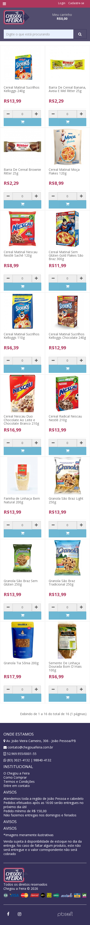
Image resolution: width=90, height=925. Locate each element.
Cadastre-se (76, 3)
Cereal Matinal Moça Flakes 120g (64, 171)
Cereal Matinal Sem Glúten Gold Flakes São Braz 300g (66, 255)
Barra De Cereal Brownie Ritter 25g (22, 171)
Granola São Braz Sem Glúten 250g (21, 582)
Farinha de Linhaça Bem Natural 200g (22, 500)
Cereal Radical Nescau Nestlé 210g (65, 418)
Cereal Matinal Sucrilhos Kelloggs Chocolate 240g (67, 336)
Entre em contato (16, 785)
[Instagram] (19, 914)
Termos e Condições (19, 781)
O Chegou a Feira (16, 773)
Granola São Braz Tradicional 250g (62, 582)
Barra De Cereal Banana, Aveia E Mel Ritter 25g (67, 89)
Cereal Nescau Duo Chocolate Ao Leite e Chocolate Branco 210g (21, 420)
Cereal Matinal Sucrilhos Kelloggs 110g (21, 336)
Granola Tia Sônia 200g (21, 663)
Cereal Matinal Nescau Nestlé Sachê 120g (20, 254)
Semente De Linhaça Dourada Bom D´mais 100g (65, 666)
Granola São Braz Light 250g (66, 500)
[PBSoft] (65, 913)
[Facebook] (8, 914)
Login (61, 3)
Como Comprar (15, 777)
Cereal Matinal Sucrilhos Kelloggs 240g (21, 89)
